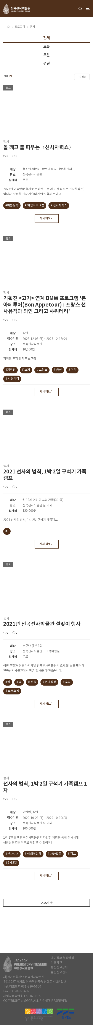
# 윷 (19, 682)
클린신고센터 (59, 972)
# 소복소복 (12, 691)
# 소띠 (67, 682)
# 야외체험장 (33, 854)
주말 (46, 55)
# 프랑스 (42, 370)
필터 (84, 77)
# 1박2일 (11, 863)
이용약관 (56, 963)
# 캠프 (72, 854)
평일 (46, 63)
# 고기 (26, 370)
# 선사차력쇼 (59, 205)
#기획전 (10, 370)
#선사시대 (11, 854)
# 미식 (72, 370)
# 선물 (32, 682)
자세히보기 (47, 218)
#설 (7, 682)
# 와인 (58, 370)
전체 (46, 38)
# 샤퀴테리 (12, 379)
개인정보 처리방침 (62, 958)
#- (6, 531)
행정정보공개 (59, 967)
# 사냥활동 (54, 854)
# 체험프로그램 (34, 205)
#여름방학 (11, 205)
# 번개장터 (49, 682)
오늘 (46, 46)
